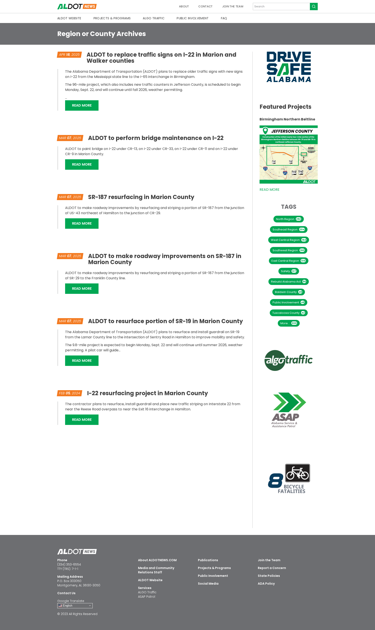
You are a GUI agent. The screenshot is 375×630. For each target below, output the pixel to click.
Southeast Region (288, 229)
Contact (205, 6)
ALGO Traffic (153, 18)
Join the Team (232, 6)
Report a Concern (272, 568)
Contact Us (66, 593)
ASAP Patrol (146, 596)
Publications (208, 560)
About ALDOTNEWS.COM (157, 560)
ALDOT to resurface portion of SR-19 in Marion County (165, 321)
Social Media (208, 583)
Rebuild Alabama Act (288, 282)
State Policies (269, 576)
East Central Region (288, 261)
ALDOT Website (69, 18)
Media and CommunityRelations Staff (156, 570)
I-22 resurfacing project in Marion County (147, 393)
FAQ (224, 18)
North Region (288, 219)
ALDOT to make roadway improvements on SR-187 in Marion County (164, 259)
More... (288, 323)
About (184, 6)
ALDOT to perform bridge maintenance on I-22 (156, 138)
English (67, 605)
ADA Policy (266, 583)
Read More (85, 105)
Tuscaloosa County (288, 313)
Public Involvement (193, 18)
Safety (288, 271)
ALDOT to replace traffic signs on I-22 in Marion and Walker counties (161, 58)
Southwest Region (288, 250)
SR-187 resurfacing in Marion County (141, 197)
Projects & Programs (112, 18)
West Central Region (288, 240)
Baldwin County (288, 292)
